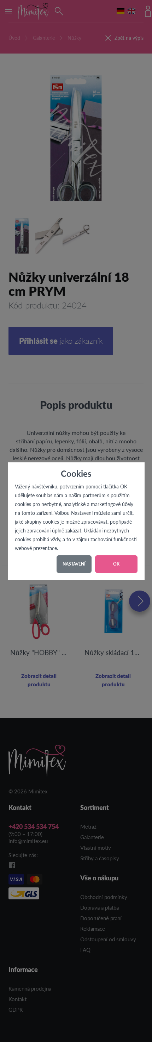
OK (116, 564)
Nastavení (74, 564)
